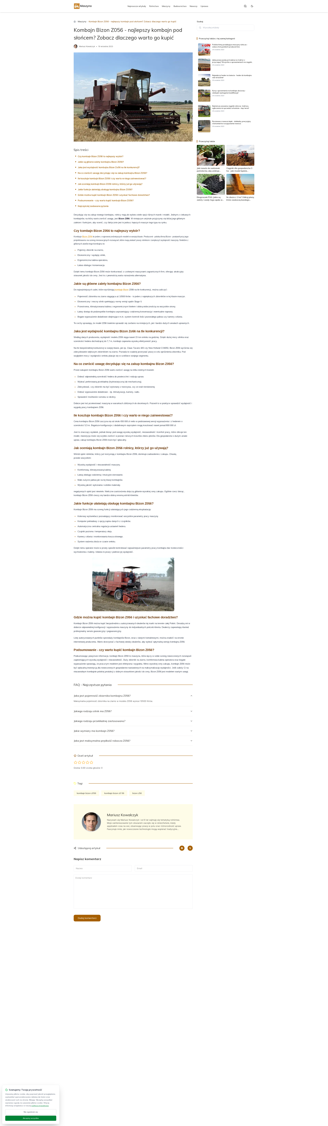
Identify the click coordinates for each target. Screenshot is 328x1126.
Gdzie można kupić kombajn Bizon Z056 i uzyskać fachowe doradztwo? (114, 195)
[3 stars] (83, 762)
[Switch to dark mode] (252, 6)
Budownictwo (180, 6)
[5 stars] (91, 762)
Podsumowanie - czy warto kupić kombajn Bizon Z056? (106, 200)
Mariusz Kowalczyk (87, 46)
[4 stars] (87, 762)
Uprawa (204, 6)
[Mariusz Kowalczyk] (76, 46)
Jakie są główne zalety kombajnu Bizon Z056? (101, 162)
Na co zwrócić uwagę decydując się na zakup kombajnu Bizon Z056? (112, 173)
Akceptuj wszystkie (31, 1118)
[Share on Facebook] (181, 848)
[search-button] (245, 6)
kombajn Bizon (121, 289)
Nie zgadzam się (31, 1112)
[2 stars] (79, 762)
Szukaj (200, 21)
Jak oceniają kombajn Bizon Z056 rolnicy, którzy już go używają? (110, 184)
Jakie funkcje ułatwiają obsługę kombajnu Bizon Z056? (105, 189)
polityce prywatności (40, 1106)
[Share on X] (190, 848)
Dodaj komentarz (87, 918)
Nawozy (193, 6)
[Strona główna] (75, 21)
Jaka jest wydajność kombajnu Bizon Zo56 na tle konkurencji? (109, 167)
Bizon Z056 (87, 237)
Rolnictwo (154, 6)
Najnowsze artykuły (136, 6)
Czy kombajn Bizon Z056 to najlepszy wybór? (100, 156)
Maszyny (166, 6)
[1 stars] (75, 762)
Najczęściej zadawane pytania (93, 206)
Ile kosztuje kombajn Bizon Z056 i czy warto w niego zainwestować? (112, 178)
